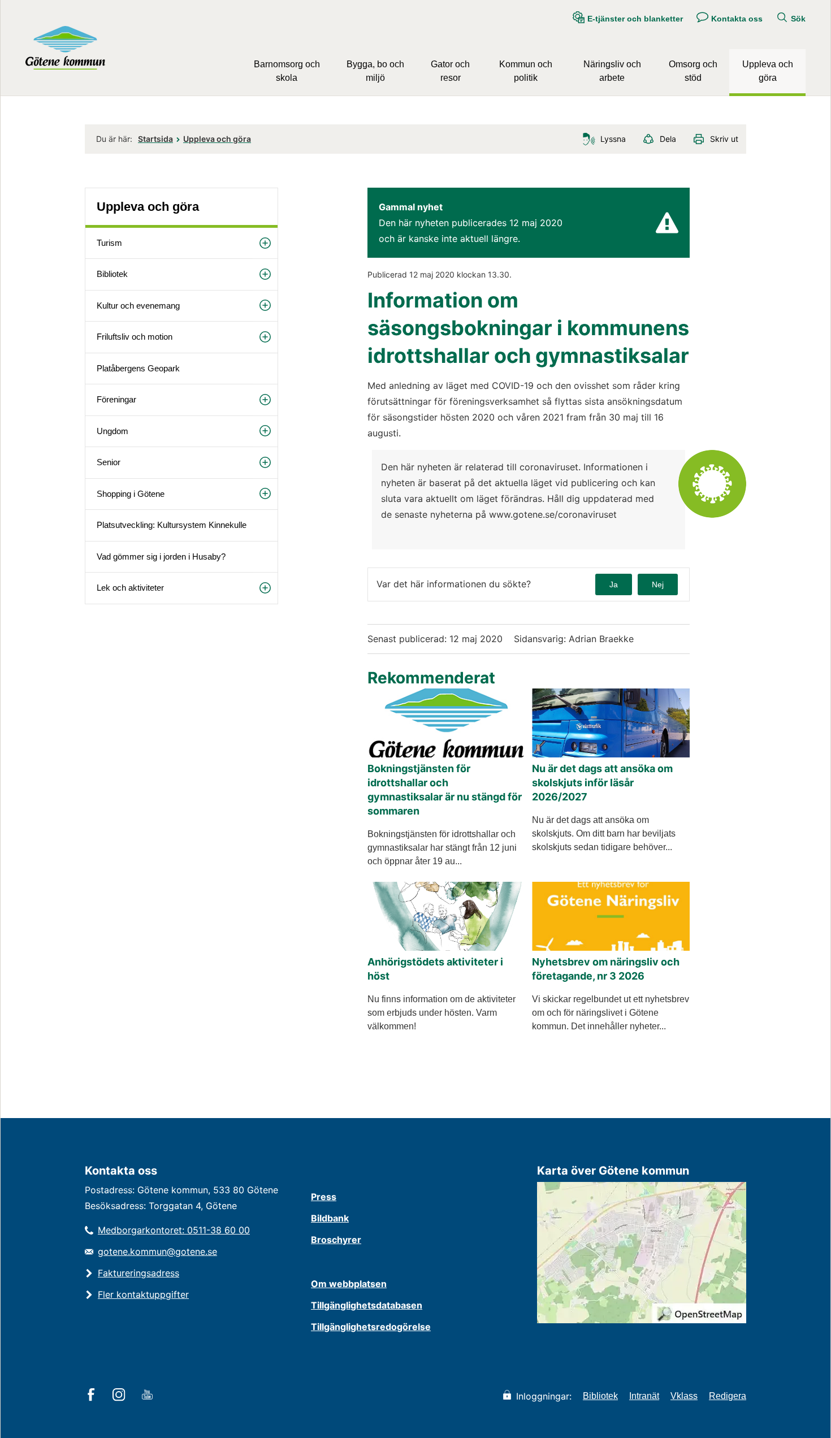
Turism (109, 243)
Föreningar (116, 399)
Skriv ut (724, 139)
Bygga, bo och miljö (375, 71)
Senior (108, 462)
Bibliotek (112, 274)
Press (323, 1196)
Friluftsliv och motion (134, 336)
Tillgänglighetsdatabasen (366, 1305)
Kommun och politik (525, 71)
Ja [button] (613, 584)
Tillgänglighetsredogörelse (371, 1326)
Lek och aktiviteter (130, 587)
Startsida (155, 139)
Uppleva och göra (767, 71)
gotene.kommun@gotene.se (157, 1251)
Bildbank (330, 1218)
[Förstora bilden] (712, 514)
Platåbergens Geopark (138, 368)
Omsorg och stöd (693, 71)
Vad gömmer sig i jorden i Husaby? (161, 556)
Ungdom (112, 431)
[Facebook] (93, 1395)
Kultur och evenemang (138, 305)
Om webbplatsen (349, 1283)
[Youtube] (149, 1395)
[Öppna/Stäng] (265, 243)
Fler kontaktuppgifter (143, 1294)
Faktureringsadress (138, 1273)
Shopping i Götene (131, 494)
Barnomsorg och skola (287, 71)
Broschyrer (336, 1239)
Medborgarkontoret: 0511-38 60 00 (174, 1230)
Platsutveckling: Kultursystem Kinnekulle (171, 525)
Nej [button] (658, 584)
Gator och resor (450, 71)
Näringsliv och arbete (612, 71)
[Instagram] (120, 1395)
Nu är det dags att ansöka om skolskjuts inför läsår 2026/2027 (602, 783)
